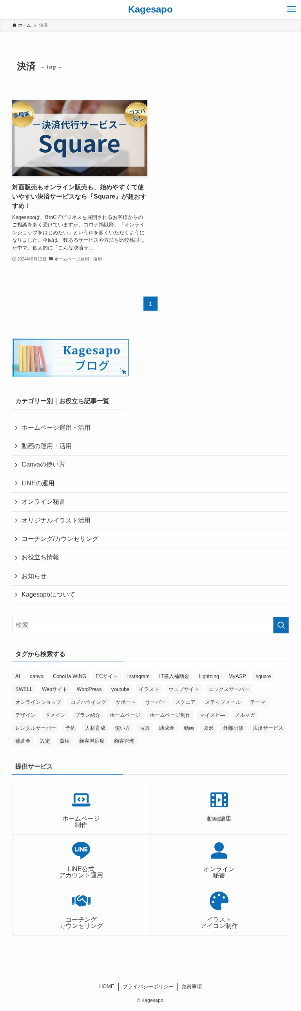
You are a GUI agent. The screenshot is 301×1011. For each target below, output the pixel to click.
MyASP (237, 676)
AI (17, 676)
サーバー (155, 702)
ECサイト (107, 676)
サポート (126, 702)
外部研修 (233, 728)
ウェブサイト (184, 689)
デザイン (25, 715)
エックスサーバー (229, 689)
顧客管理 (124, 741)
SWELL (24, 689)
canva (37, 676)
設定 (45, 741)
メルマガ (245, 715)
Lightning (209, 676)
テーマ (257, 702)
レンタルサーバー (35, 728)
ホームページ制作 (170, 715)
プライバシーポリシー (148, 986)
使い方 (122, 728)
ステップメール (223, 702)
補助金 (23, 741)
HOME (106, 986)
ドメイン (55, 715)
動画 (189, 728)
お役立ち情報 (40, 557)
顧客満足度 (92, 741)
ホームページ (125, 715)
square (263, 676)
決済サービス (268, 728)
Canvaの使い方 (43, 464)
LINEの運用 (38, 483)
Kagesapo (150, 9)
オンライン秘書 (43, 501)
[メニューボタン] (291, 9)
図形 (208, 728)
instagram (138, 676)
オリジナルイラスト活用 (56, 520)
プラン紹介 (87, 715)
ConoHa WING (69, 676)
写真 (145, 728)
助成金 (166, 728)
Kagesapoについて (48, 594)
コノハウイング (88, 702)
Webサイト (54, 689)
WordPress (89, 689)
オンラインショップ (38, 702)
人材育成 (95, 728)
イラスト (149, 689)
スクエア (185, 702)
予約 (70, 728)
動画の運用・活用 (47, 446)
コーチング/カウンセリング (60, 538)
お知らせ (34, 576)
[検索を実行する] (281, 625)
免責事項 (191, 986)
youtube (120, 689)
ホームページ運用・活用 (56, 427)
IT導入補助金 (174, 676)
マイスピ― (212, 715)
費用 (65, 741)
